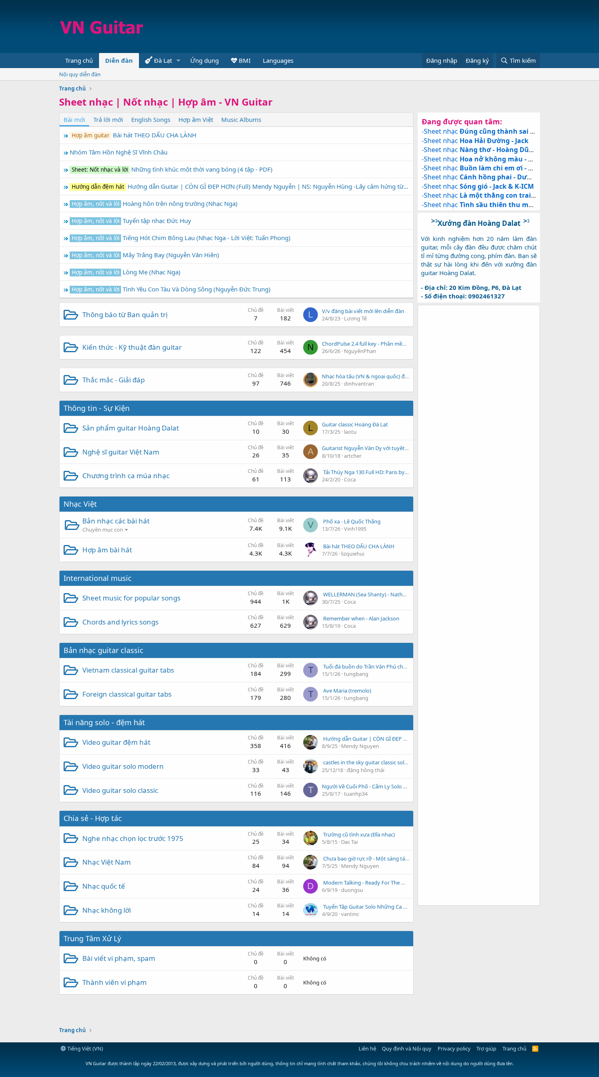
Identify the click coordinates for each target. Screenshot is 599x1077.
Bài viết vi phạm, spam (118, 958)
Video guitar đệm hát (116, 742)
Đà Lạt (162, 60)
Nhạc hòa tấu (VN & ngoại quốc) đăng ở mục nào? (382, 376)
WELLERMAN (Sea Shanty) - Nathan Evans (373, 594)
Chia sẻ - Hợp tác (93, 818)
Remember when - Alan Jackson (361, 618)
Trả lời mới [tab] (108, 119)
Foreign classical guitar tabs (127, 694)
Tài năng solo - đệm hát (104, 722)
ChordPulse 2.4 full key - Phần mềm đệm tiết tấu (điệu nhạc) (394, 343)
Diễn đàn (119, 60)
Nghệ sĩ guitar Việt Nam (120, 452)
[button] (178, 60)
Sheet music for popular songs (131, 598)
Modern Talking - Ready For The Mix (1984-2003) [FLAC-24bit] (396, 882)
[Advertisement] (391, 26)
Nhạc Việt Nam (106, 862)
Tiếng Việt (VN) (84, 1048)
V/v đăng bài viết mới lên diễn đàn (363, 311)
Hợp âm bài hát (107, 549)
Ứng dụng (204, 60)
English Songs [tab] (150, 119)
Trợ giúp (486, 1048)
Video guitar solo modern (123, 766)
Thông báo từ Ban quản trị (124, 314)
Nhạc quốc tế (103, 886)
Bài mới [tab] (74, 119)
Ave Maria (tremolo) (347, 690)
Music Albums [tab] (241, 119)
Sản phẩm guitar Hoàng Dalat (130, 428)
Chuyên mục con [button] (102, 529)
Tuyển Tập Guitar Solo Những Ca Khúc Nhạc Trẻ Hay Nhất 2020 (399, 906)
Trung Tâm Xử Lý (92, 938)
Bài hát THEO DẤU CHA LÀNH (358, 546)
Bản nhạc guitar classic (103, 650)
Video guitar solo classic (120, 790)
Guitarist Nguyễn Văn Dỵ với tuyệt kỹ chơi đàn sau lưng (389, 448)
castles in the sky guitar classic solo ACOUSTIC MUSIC (387, 762)
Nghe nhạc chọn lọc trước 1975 (132, 838)
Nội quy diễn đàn (80, 74)
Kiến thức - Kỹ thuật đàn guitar (132, 347)
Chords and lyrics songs (120, 622)
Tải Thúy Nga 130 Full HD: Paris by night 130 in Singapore (391, 472)
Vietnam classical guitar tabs (128, 670)
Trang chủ (79, 60)
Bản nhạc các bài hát (116, 520)
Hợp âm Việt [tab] (195, 119)
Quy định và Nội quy (407, 1048)
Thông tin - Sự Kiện (97, 408)
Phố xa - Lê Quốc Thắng (352, 521)
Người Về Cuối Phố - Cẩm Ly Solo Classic (370, 786)
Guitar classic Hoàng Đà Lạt (355, 424)
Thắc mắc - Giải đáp (113, 379)
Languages (278, 60)
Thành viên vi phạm (114, 982)
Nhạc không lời (106, 910)
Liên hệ (367, 1048)
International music (98, 578)
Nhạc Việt (80, 504)
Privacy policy (454, 1048)
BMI (244, 60)
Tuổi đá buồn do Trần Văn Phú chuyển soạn (375, 666)
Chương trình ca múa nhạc (126, 475)
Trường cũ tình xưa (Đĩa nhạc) (359, 834)
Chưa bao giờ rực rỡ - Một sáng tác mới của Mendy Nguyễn (395, 858)
